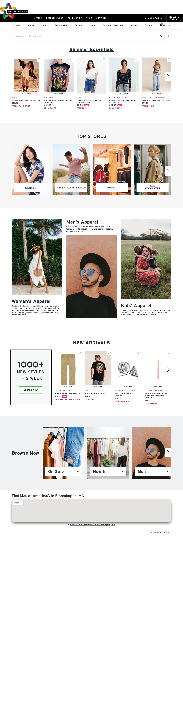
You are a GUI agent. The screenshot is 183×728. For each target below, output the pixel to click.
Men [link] (45, 25)
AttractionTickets (174, 18)
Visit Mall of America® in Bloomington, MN (92, 524)
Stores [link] (133, 25)
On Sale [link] (16, 25)
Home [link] (92, 25)
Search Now (30, 389)
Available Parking (154, 18)
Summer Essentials (91, 49)
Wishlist (167, 25)
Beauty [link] (78, 25)
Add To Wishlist (39, 59)
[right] (168, 76)
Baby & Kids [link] (61, 25)
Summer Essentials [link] (113, 25)
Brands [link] (148, 25)
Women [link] (31, 25)
